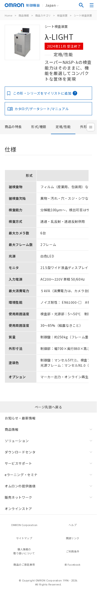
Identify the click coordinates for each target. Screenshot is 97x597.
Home (8, 15)
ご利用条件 (72, 551)
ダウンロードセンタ (20, 452)
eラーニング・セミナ (21, 474)
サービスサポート (18, 463)
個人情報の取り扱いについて (24, 551)
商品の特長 (13, 126)
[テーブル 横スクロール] (47, 168)
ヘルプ (73, 525)
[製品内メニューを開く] (90, 127)
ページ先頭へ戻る (48, 407)
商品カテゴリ (43, 15)
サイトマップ (24, 538)
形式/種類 (38, 126)
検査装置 (62, 15)
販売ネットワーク (18, 497)
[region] (48, 274)
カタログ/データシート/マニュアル (42, 108)
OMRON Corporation (24, 525)
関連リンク (72, 538)
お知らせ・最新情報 (20, 418)
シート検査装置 (83, 15)
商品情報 (24, 15)
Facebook (74, 564)
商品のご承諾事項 (24, 564)
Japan (50, 5)
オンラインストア (18, 508)
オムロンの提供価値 (20, 486)
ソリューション (17, 440)
